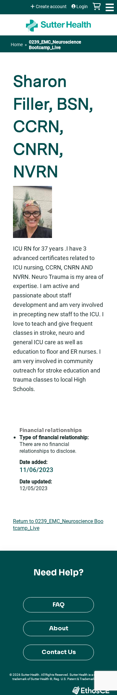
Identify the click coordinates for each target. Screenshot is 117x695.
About (58, 628)
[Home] (58, 23)
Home (17, 44)
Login (82, 6)
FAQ (59, 604)
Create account (51, 6)
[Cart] (97, 10)
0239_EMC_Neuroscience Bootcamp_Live (55, 44)
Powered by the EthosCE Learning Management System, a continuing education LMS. (91, 690)
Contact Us (59, 652)
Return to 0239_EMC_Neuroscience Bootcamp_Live (58, 524)
